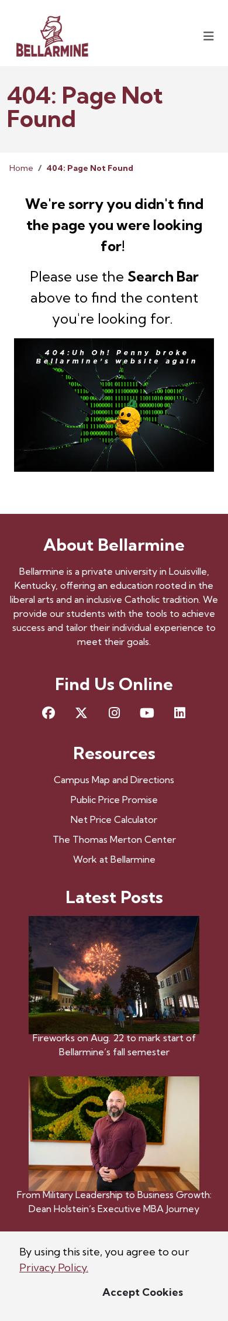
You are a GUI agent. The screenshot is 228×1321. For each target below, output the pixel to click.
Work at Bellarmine (114, 859)
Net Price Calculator (114, 819)
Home (21, 168)
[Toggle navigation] (208, 36)
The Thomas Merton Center (114, 839)
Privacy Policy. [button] (53, 1267)
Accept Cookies (142, 1292)
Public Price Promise (114, 799)
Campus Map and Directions (114, 779)
